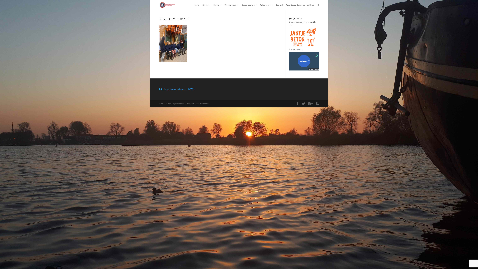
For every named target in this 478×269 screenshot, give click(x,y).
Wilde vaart (265, 5)
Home (196, 5)
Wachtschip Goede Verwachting (300, 5)
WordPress (204, 103)
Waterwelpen (230, 5)
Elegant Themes (178, 103)
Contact (279, 5)
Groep (205, 5)
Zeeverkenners (248, 5)
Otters (216, 5)
